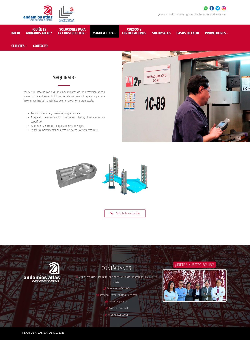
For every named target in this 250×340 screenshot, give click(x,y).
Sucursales (161, 33)
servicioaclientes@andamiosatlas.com (208, 14)
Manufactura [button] (103, 33)
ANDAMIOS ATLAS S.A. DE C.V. (39, 332)
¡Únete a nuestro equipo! (194, 264)
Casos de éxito (187, 33)
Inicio (15, 33)
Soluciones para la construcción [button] (71, 31)
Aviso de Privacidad (118, 308)
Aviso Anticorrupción (117, 314)
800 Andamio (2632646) (172, 14)
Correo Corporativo (117, 301)
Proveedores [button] (216, 33)
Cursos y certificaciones (134, 31)
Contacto (40, 46)
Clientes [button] (18, 46)
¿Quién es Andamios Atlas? (39, 31)
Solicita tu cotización (128, 213)
